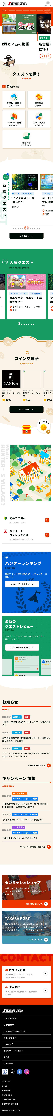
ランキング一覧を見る (19, 584)
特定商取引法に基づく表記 (10, 1104)
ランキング (8, 1044)
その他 (6, 1057)
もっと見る (24, 235)
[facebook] (19, 1072)
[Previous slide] (42, 56)
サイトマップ (6, 1081)
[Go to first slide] (48, 56)
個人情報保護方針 (7, 1095)
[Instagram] (26, 1072)
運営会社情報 (6, 1090)
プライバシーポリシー (8, 1099)
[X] (12, 1072)
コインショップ (10, 1037)
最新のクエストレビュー (13, 1050)
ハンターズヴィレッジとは (14, 1031)
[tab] (12, 10)
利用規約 (4, 1086)
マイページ (8, 1063)
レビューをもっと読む (20, 647)
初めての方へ (9, 1025)
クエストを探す (10, 1018)
